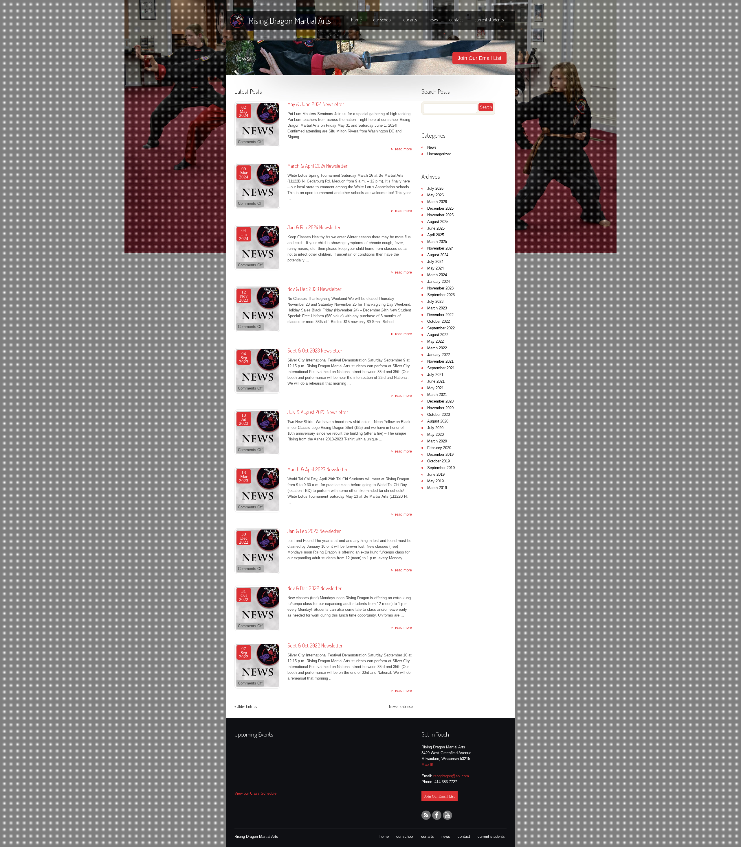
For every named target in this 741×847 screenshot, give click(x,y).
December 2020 (440, 401)
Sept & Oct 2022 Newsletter (315, 645)
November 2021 (440, 361)
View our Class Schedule (255, 793)
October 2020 (438, 414)
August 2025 (437, 222)
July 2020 (435, 428)
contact (464, 836)
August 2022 (437, 335)
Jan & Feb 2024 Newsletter (314, 227)
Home (356, 20)
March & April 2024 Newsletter (317, 166)
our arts (427, 836)
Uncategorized (439, 154)
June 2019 (436, 474)
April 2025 (435, 235)
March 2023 (437, 308)
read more (403, 149)
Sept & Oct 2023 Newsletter (314, 350)
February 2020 (439, 448)
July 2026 (435, 188)
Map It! (427, 764)
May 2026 (435, 195)
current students (491, 836)
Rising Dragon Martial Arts (290, 20)
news (445, 836)
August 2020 (437, 421)
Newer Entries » (401, 706)
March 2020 (437, 441)
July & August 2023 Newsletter (317, 412)
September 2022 (441, 328)
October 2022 (438, 321)
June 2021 (436, 381)
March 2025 (437, 241)
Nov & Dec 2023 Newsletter (314, 289)
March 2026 (437, 202)
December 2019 (440, 454)
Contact (456, 20)
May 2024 (435, 268)
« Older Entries (245, 706)
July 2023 (435, 301)
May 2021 (435, 388)
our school (405, 836)
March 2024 (437, 275)
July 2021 (435, 375)
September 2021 (441, 368)
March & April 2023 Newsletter (317, 469)
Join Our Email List (479, 58)
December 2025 (440, 208)
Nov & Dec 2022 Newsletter (314, 588)
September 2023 (441, 295)
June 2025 (436, 228)
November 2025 (440, 215)
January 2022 (438, 355)
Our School (382, 20)
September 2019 (441, 468)
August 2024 (437, 255)
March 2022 (437, 348)
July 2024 (435, 261)
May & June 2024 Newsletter (315, 104)
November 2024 (440, 248)
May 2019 (435, 481)
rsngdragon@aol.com (451, 776)
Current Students (489, 20)
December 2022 (440, 315)
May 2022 (435, 341)
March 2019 (437, 488)
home (384, 836)
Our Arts (410, 20)
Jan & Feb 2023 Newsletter (314, 531)
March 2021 (437, 394)
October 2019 (438, 461)
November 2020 (440, 408)
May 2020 (435, 434)
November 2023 (440, 288)
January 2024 (438, 281)
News (433, 20)
